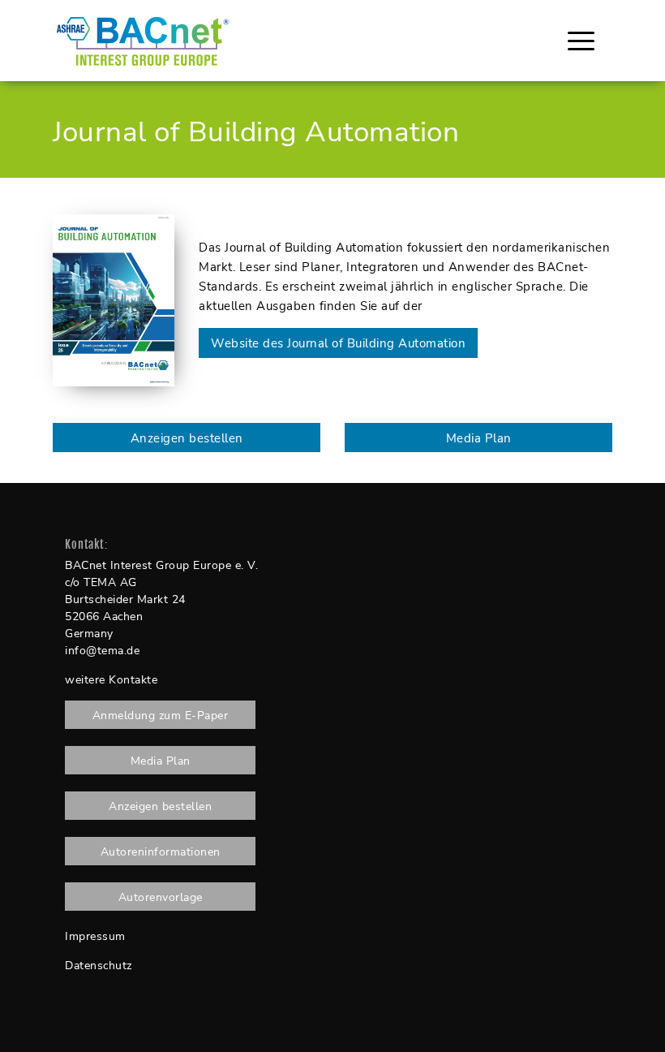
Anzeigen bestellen (187, 438)
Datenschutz (98, 965)
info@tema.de (102, 650)
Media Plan (479, 438)
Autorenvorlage (160, 897)
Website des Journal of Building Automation (338, 343)
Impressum (95, 936)
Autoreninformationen (161, 852)
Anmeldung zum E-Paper (160, 715)
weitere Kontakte (111, 680)
